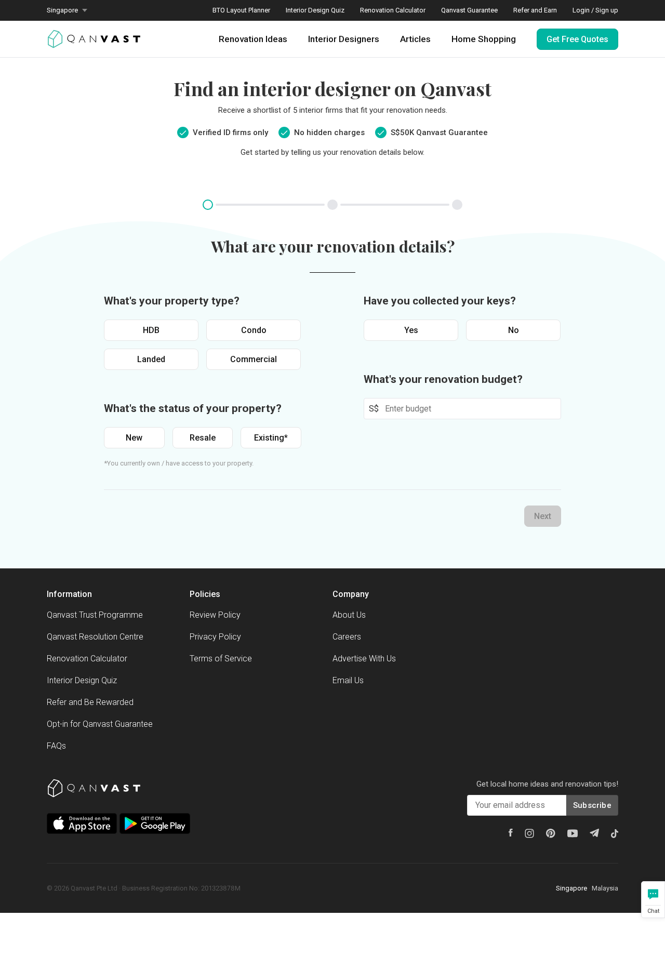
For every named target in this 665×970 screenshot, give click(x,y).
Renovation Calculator (392, 10)
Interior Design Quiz (315, 10)
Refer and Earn (535, 10)
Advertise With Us (364, 658)
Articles (415, 39)
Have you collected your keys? (440, 301)
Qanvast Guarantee (469, 10)
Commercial (253, 359)
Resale (203, 438)
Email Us (348, 680)
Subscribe (592, 805)
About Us (349, 615)
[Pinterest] (550, 833)
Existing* (271, 438)
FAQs (56, 746)
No (513, 330)
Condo (254, 330)
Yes (411, 330)
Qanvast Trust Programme (95, 615)
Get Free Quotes (577, 39)
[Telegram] (594, 833)
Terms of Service (221, 658)
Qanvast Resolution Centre (95, 637)
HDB (151, 330)
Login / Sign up (595, 10)
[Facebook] (511, 832)
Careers (346, 637)
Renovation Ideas (253, 39)
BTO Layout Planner (241, 10)
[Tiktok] (614, 833)
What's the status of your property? (193, 408)
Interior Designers (343, 39)
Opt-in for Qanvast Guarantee (100, 724)
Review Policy (215, 615)
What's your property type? (172, 301)
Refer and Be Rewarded (90, 702)
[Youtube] (572, 833)
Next (542, 516)
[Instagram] (529, 833)
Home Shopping (483, 39)
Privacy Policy (215, 637)
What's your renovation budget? (443, 379)
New (134, 438)
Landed (151, 359)
